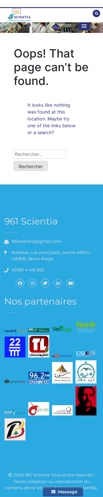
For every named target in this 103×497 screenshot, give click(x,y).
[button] (84, 26)
